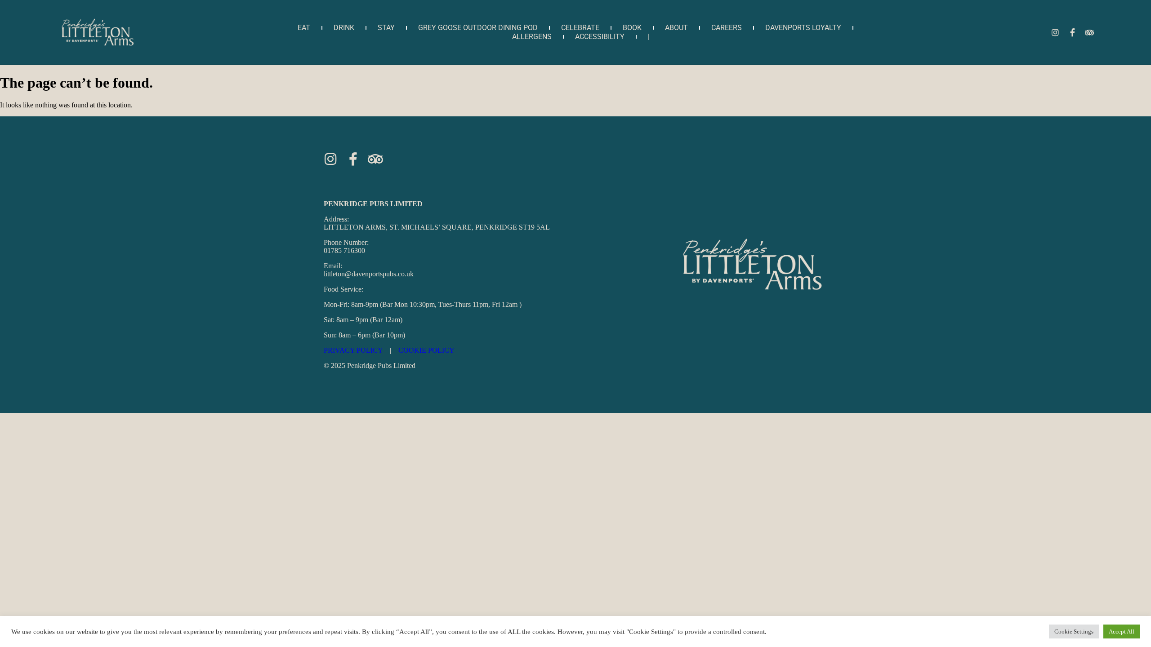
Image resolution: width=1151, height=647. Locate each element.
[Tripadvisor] (1089, 32)
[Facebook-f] (1072, 32)
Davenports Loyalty (803, 27)
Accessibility (600, 36)
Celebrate (580, 27)
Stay (386, 27)
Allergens (532, 36)
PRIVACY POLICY (353, 350)
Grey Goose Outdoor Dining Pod (478, 27)
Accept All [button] (1121, 631)
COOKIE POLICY (426, 350)
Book (632, 27)
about (676, 27)
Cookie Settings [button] (1073, 631)
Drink (344, 27)
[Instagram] (1055, 32)
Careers (726, 27)
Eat (304, 27)
